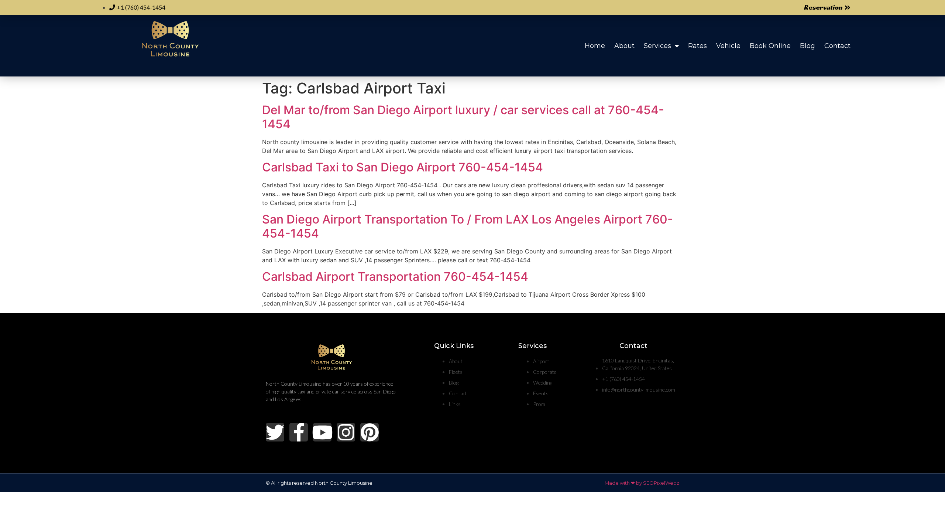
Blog (807, 46)
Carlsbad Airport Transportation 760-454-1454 (395, 276)
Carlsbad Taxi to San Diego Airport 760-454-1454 (402, 167)
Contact (837, 46)
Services (657, 46)
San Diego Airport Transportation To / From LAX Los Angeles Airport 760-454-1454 (467, 226)
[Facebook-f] (298, 432)
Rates (697, 46)
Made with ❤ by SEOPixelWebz (642, 483)
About (624, 46)
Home (595, 46)
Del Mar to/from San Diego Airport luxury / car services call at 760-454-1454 (463, 117)
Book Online (770, 46)
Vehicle (728, 46)
